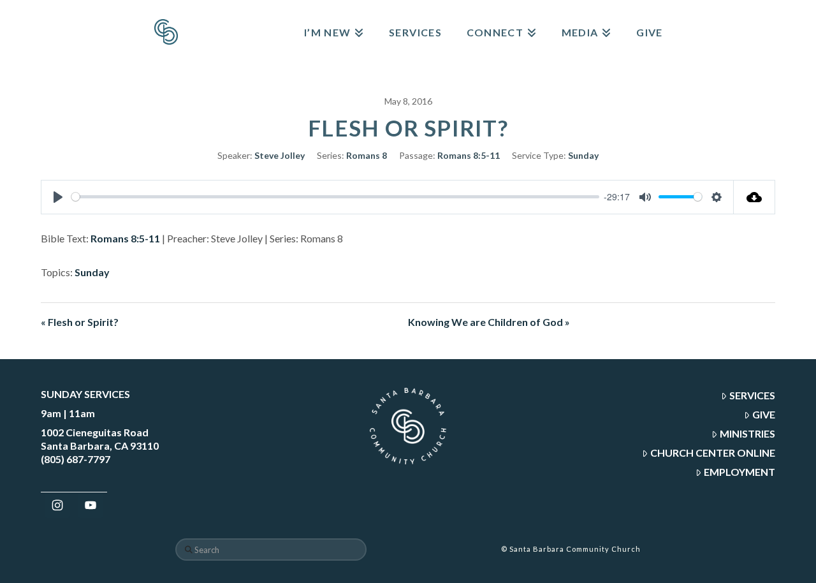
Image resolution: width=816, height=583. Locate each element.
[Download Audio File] (754, 197)
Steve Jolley (279, 155)
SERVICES (752, 395)
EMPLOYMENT (739, 472)
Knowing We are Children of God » (489, 322)
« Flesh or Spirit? (80, 322)
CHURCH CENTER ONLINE (712, 452)
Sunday (583, 155)
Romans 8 (366, 155)
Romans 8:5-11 (468, 155)
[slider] (335, 197)
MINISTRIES (747, 433)
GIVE (763, 414)
